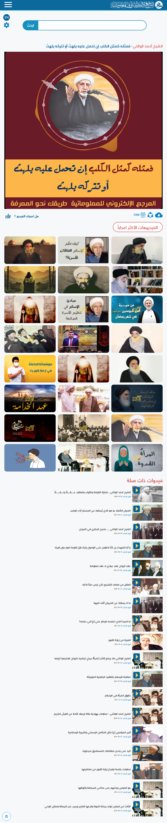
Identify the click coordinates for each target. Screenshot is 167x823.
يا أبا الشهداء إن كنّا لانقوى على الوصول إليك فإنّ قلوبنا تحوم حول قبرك (93, 547)
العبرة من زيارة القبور (119, 640)
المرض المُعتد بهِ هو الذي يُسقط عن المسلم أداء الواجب (100, 510)
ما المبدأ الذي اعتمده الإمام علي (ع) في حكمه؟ (105, 621)
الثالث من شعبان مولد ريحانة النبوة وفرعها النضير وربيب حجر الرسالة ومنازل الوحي (88, 806)
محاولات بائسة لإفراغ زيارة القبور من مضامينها (106, 769)
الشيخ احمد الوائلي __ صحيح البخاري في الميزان (105, 529)
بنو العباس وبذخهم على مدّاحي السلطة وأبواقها (104, 787)
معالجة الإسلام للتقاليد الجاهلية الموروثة (109, 677)
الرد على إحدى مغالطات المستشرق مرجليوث (106, 751)
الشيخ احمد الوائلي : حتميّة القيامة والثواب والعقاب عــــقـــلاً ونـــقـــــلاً (92, 492)
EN (7, 17)
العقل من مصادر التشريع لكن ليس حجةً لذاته (106, 584)
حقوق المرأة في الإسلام (118, 695)
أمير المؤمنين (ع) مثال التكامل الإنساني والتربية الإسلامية (99, 732)
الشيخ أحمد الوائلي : (146, 46)
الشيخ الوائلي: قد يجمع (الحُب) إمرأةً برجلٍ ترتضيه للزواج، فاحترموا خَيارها (93, 658)
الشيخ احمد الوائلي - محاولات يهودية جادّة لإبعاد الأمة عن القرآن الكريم (92, 713)
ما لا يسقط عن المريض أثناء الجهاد (112, 603)
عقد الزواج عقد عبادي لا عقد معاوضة (110, 566)
